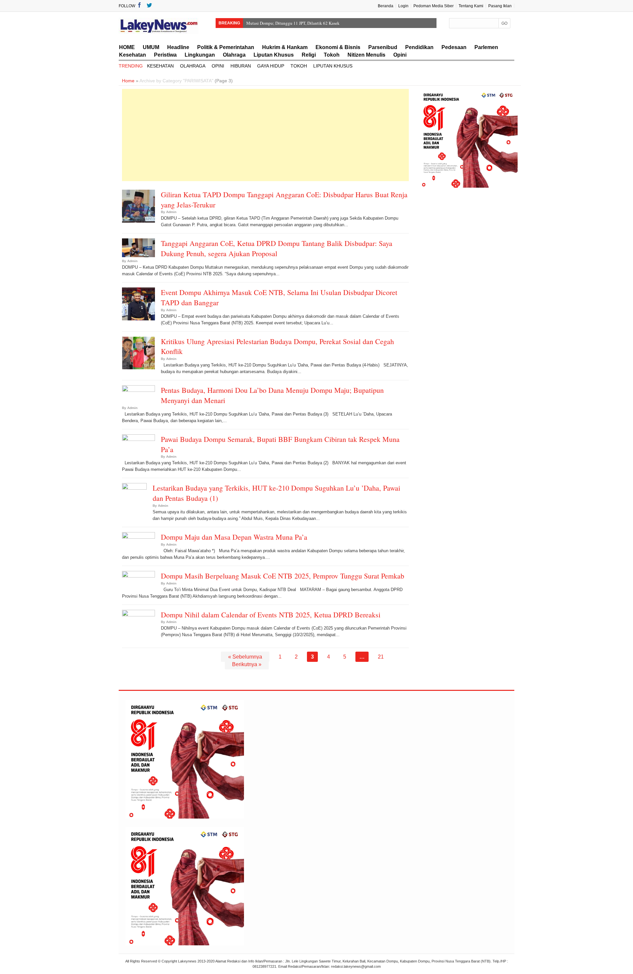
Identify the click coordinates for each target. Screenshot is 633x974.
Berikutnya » (246, 664)
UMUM (151, 47)
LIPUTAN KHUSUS (332, 65)
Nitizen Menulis (366, 55)
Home (128, 80)
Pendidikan (419, 47)
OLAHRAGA (192, 65)
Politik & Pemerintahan (225, 47)
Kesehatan (132, 55)
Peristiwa (165, 55)
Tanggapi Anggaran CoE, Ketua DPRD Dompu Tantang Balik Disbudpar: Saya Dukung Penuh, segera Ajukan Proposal (276, 248)
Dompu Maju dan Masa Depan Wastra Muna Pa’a (234, 537)
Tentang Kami (471, 6)
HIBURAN (240, 65)
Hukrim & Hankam (285, 47)
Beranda (385, 6)
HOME (127, 47)
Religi (309, 55)
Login (403, 6)
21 (381, 657)
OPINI (218, 65)
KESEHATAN (160, 65)
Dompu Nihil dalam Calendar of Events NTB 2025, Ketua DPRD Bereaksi (270, 614)
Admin (171, 212)
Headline (178, 47)
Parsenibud (382, 47)
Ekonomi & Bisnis (338, 47)
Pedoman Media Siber (433, 6)
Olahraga (234, 55)
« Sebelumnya (245, 657)
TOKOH (298, 65)
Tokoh (332, 55)
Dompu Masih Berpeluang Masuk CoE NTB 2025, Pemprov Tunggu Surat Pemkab (282, 576)
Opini (400, 55)
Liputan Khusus (274, 55)
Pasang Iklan (500, 6)
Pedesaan (454, 47)
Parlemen (486, 47)
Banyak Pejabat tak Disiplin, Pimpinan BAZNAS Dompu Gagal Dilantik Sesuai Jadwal (323, 23)
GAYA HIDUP (270, 65)
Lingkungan (200, 55)
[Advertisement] (265, 135)
